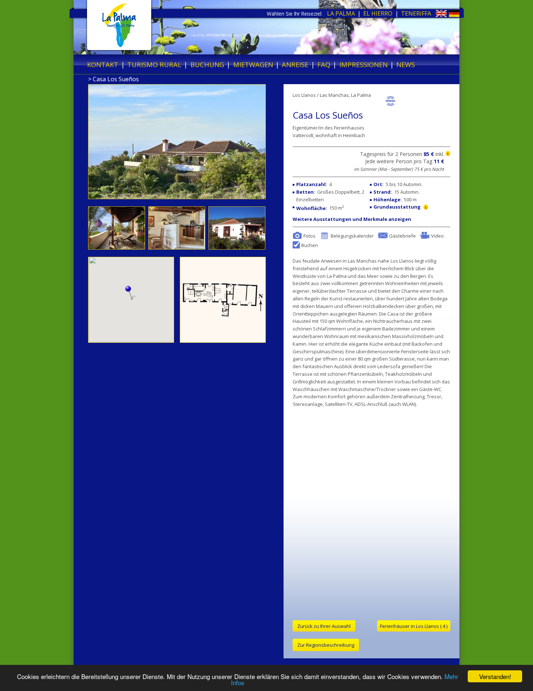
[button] (131, 293)
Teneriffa (416, 13)
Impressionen (363, 64)
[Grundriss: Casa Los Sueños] (223, 341)
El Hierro (377, 13)
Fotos (309, 235)
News (405, 64)
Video (437, 235)
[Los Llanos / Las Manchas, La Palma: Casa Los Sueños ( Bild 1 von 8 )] (177, 197)
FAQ (323, 64)
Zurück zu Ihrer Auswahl (324, 626)
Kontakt (102, 64)
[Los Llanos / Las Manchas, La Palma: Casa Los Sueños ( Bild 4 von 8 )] (236, 247)
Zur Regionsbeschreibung (325, 645)
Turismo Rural (154, 64)
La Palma (341, 13)
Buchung (207, 64)
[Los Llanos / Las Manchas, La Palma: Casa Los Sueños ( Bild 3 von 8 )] (177, 247)
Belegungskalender (352, 235)
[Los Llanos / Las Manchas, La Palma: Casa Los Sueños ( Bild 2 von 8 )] (117, 247)
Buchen (309, 245)
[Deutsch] (447, 15)
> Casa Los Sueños (113, 79)
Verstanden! (495, 676)
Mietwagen (253, 64)
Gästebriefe (402, 235)
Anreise (295, 64)
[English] (434, 15)
